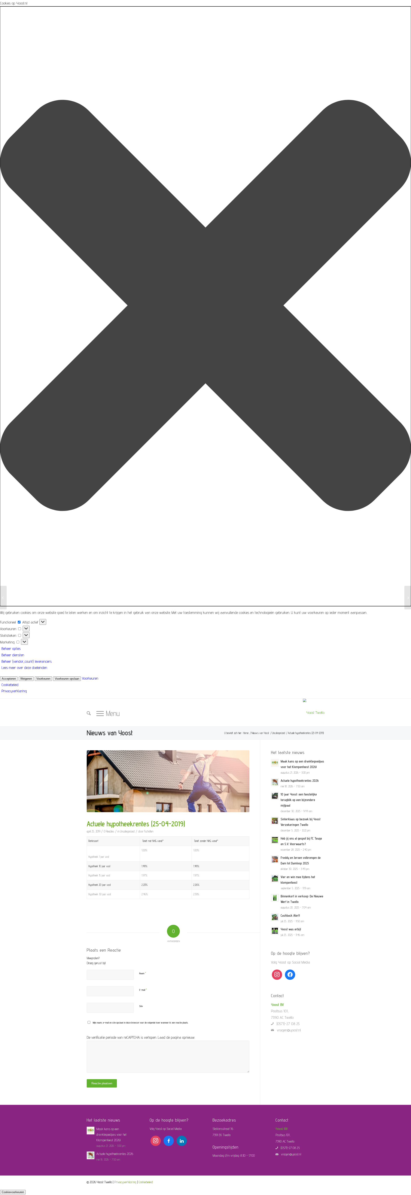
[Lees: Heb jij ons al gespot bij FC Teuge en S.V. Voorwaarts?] (275, 840)
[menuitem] (89, 714)
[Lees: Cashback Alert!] (275, 917)
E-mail (143, 989)
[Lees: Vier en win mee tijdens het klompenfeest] (275, 878)
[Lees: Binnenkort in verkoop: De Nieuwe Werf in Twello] (275, 898)
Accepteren (9, 678)
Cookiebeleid (9, 684)
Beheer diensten (12, 655)
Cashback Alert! (290, 915)
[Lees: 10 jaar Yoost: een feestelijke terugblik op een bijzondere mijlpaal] (275, 796)
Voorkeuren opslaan (67, 678)
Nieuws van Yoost (110, 733)
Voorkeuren (43, 678)
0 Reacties (109, 831)
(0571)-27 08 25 (288, 1023)
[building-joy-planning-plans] (168, 781)
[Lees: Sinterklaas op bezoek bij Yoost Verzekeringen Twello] (275, 821)
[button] (205, 306)
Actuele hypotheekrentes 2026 (300, 781)
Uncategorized (127, 831)
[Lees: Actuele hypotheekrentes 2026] (275, 782)
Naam (142, 973)
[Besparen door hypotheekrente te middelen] (407, 597)
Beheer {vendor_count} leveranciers (26, 661)
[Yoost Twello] (313, 713)
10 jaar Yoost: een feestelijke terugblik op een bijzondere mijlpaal (299, 799)
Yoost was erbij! (291, 929)
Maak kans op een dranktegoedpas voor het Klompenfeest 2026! (111, 1134)
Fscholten (148, 831)
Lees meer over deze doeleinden (24, 667)
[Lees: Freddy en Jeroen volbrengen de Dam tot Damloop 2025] (275, 859)
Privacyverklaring (14, 691)
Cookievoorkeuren (13, 1192)
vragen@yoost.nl (289, 1030)
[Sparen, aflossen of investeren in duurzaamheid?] (3, 597)
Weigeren (26, 678)
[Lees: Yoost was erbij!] (275, 931)
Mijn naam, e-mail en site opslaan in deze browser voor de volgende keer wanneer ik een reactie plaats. (140, 1022)
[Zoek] (89, 714)
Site (141, 1006)
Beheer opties (11, 648)
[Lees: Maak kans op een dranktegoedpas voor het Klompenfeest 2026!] (275, 763)
